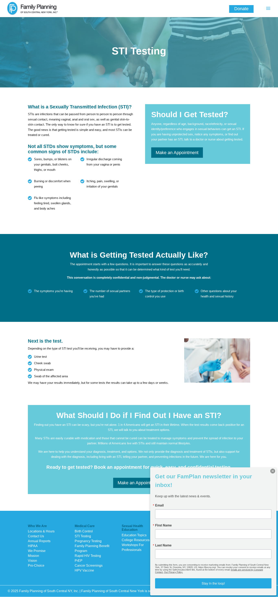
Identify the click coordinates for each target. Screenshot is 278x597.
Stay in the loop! (213, 583)
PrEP (78, 560)
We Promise (37, 551)
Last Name (163, 545)
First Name (163, 525)
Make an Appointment (177, 152)
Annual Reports (39, 541)
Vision (32, 560)
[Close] (272, 471)
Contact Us (36, 536)
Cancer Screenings (89, 565)
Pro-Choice (36, 565)
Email (159, 505)
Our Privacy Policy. (173, 572)
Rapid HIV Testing (88, 555)
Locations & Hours (41, 531)
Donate (241, 8)
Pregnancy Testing (88, 541)
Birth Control (84, 531)
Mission (33, 555)
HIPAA (33, 546)
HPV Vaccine (84, 570)
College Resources (136, 540)
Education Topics (134, 535)
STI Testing (83, 536)
